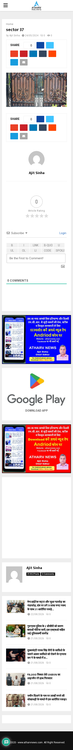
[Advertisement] (36, 517)
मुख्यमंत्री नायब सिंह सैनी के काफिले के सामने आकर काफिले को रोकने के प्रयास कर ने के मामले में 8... (46, 654)
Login (62, 233)
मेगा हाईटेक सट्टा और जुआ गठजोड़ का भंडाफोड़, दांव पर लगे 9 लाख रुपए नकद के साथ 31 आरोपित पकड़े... (46, 605)
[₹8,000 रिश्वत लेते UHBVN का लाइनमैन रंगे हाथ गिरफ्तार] (15, 679)
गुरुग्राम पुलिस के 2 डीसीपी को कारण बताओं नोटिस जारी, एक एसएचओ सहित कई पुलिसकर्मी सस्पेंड (46, 630)
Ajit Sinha (14, 35)
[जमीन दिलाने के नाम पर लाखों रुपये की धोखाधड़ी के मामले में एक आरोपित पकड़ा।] (15, 700)
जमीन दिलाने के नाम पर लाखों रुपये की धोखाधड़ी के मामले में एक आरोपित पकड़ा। (47, 697)
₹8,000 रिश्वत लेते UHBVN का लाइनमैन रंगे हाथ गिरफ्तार (43, 676)
